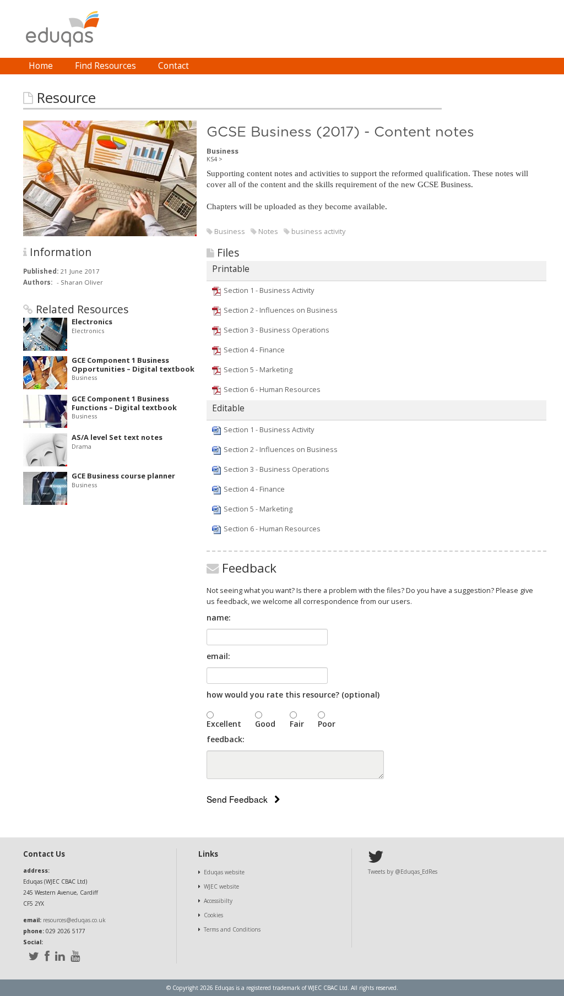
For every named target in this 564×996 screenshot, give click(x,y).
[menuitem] (41, 66)
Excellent (224, 724)
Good (265, 724)
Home (41, 66)
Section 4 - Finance (254, 350)
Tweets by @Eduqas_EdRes (402, 871)
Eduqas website (224, 872)
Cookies (213, 915)
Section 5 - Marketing (258, 369)
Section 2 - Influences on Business (281, 310)
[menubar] (109, 66)
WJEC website (221, 886)
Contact (173, 66)
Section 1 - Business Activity (269, 290)
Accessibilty (218, 901)
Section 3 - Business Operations (276, 330)
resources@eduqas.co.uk (74, 920)
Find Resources (105, 66)
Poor (326, 724)
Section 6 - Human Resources (272, 389)
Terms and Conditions (232, 929)
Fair (297, 724)
